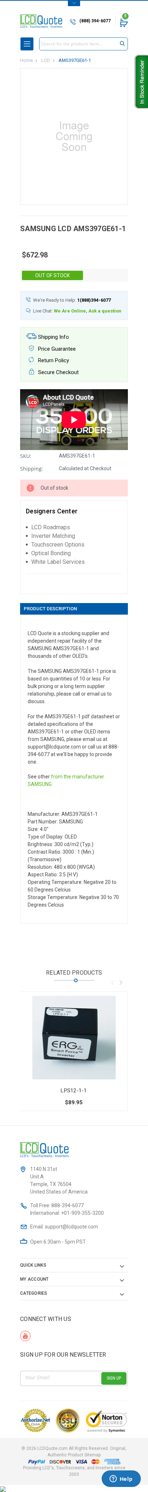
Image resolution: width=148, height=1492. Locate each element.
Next (120, 982)
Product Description (50, 608)
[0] (124, 22)
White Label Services (58, 561)
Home (26, 60)
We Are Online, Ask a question (87, 311)
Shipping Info (53, 337)
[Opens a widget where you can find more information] (121, 1479)
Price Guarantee (56, 349)
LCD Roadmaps (50, 527)
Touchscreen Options (57, 544)
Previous (112, 982)
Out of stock (52, 275)
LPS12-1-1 (74, 1090)
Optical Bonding (51, 553)
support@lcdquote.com (71, 1227)
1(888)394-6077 (94, 300)
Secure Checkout (58, 372)
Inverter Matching (53, 535)
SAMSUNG (40, 784)
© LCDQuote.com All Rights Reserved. (74, 1451)
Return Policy (53, 360)
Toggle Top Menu (74, 3)
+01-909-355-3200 (82, 1213)
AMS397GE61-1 (75, 60)
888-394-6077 (67, 1205)
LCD (45, 60)
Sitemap (92, 1454)
